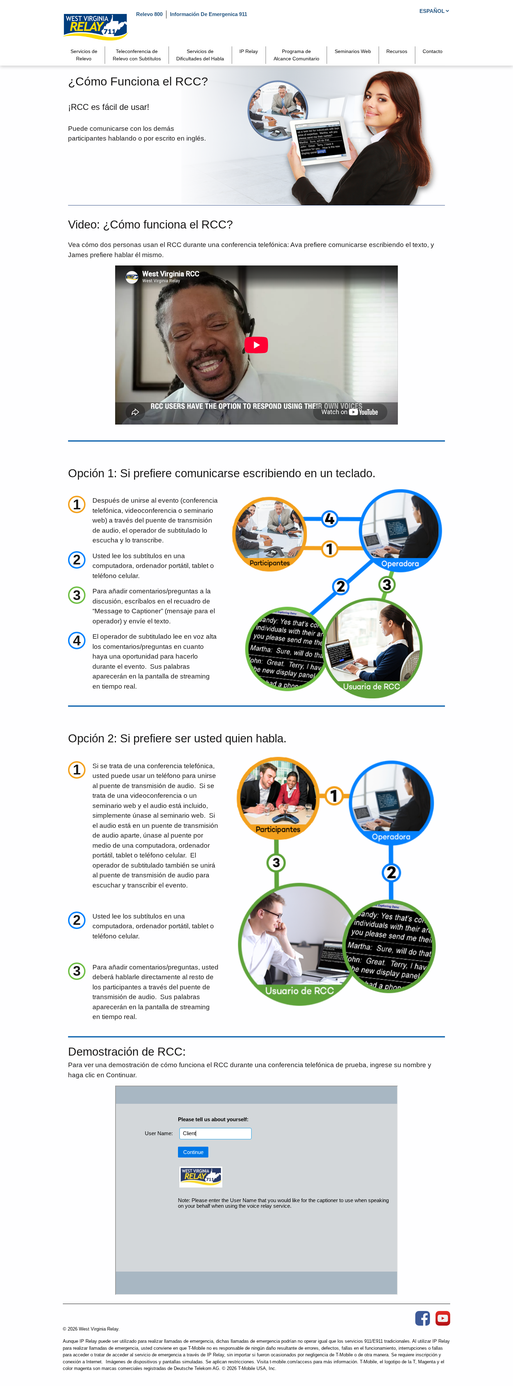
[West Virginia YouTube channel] (443, 1318)
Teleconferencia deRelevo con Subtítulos (137, 54)
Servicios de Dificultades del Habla (200, 54)
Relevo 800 (149, 14)
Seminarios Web (353, 51)
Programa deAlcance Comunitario (296, 54)
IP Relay (248, 51)
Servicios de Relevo (83, 54)
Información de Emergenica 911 (208, 14)
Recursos (396, 51)
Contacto (433, 51)
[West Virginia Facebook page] (422, 1318)
